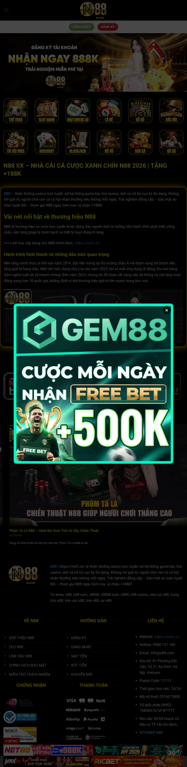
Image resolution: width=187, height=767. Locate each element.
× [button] (166, 310)
